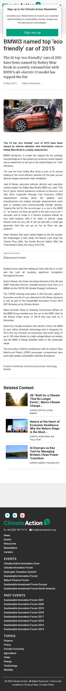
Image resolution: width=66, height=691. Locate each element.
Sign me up (32, 32)
